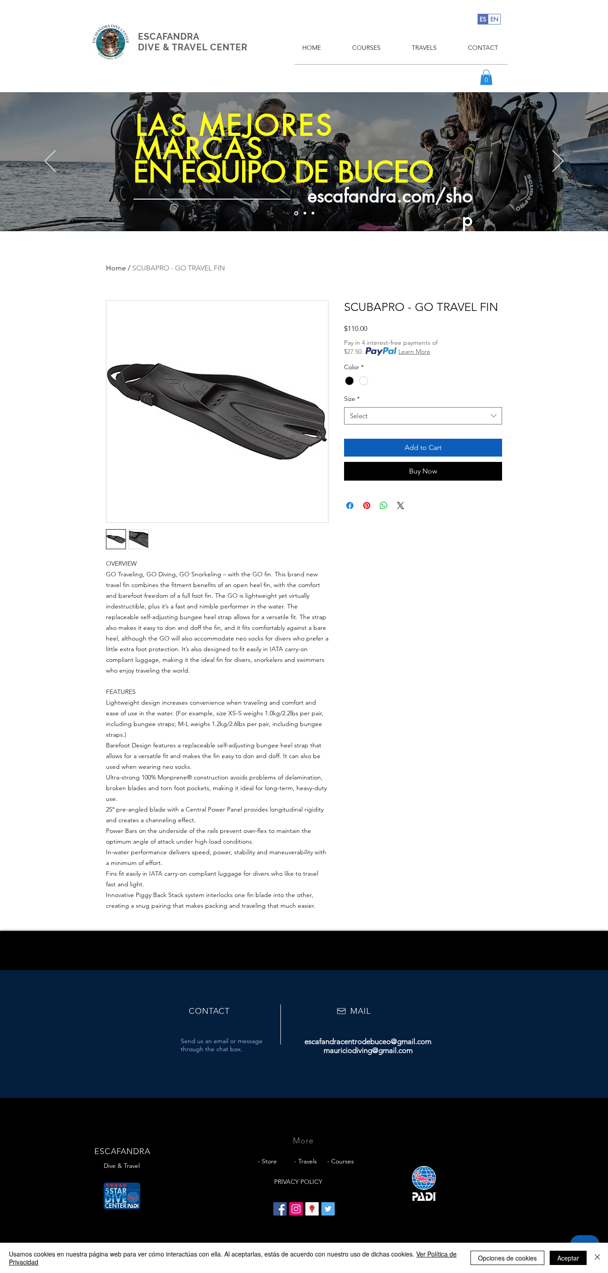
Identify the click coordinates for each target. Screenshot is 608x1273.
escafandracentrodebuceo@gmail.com (367, 1041)
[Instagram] (296, 1209)
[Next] (557, 161)
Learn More (414, 351)
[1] (296, 213)
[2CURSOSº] (305, 213)
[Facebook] (280, 1209)
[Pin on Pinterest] (366, 505)
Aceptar (568, 1257)
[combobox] (423, 415)
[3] (313, 213)
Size (352, 399)
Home (116, 268)
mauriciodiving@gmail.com (368, 1050)
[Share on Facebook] (350, 505)
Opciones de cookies (507, 1257)
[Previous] (50, 161)
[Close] (597, 1258)
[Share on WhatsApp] (383, 505)
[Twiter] (328, 1209)
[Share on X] (400, 505)
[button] (486, 77)
